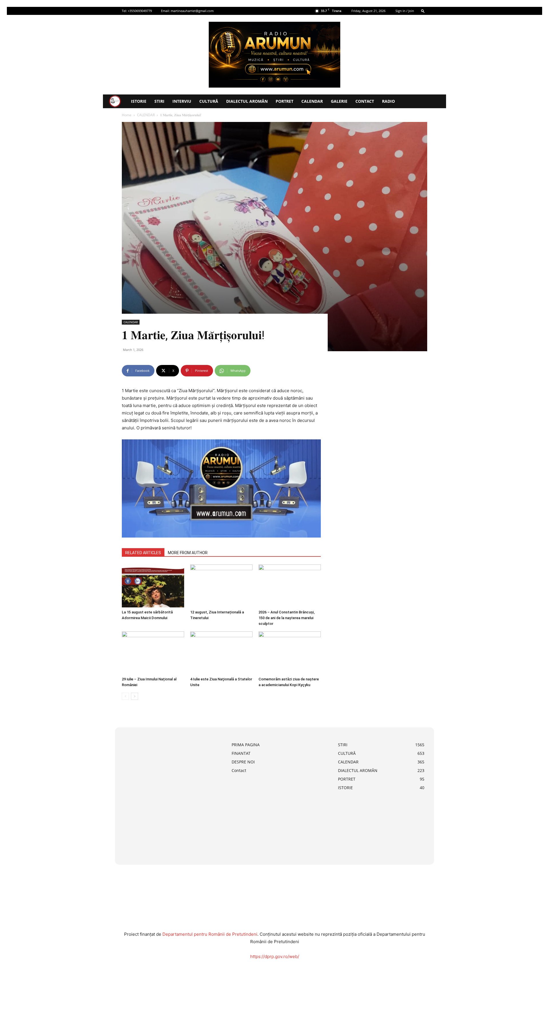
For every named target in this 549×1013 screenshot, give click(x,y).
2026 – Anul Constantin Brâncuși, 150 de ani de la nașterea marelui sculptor (286, 618)
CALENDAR (312, 101)
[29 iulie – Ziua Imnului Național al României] (153, 652)
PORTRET (284, 101)
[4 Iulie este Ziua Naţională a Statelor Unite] (221, 652)
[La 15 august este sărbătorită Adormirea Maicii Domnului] (153, 585)
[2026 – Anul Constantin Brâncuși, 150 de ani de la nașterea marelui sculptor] (289, 585)
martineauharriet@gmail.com (192, 11)
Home (127, 114)
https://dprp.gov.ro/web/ (274, 956)
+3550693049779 (140, 11)
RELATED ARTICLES (143, 552)
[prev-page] (125, 696)
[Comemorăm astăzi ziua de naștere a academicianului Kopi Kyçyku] (289, 652)
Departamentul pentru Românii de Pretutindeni (209, 934)
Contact (364, 101)
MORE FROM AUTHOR (188, 552)
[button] (423, 11)
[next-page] (134, 696)
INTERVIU (181, 101)
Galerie (339, 101)
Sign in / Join (404, 11)
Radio (388, 101)
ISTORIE (138, 101)
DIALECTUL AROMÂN (247, 101)
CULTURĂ (208, 101)
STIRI (159, 101)
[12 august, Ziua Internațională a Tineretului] (221, 585)
